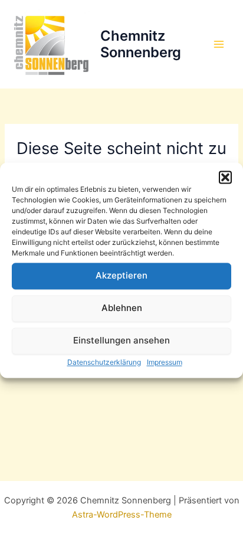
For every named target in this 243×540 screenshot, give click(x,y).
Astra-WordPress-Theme (122, 514)
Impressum (164, 362)
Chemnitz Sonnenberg (140, 44)
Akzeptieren (121, 275)
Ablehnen (121, 307)
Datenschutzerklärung (104, 362)
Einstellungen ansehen (121, 340)
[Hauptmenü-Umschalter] (218, 44)
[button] (225, 177)
